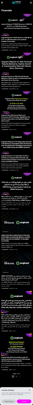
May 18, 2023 (13, 331)
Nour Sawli (5, 50)
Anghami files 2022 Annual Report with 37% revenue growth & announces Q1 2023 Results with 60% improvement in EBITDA (15, 359)
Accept (24, 401)
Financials (5, 34)
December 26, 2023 (14, 170)
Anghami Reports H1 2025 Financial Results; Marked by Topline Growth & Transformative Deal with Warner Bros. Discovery (16, 78)
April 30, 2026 (13, 50)
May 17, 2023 (13, 369)
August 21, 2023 (13, 249)
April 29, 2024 (13, 129)
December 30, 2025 (14, 88)
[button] (29, 390)
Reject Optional (9, 401)
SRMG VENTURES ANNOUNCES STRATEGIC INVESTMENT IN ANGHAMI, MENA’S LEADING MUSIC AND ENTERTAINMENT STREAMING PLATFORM (15, 238)
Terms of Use (20, 394)
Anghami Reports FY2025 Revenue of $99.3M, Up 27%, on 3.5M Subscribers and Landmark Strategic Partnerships (16, 39)
